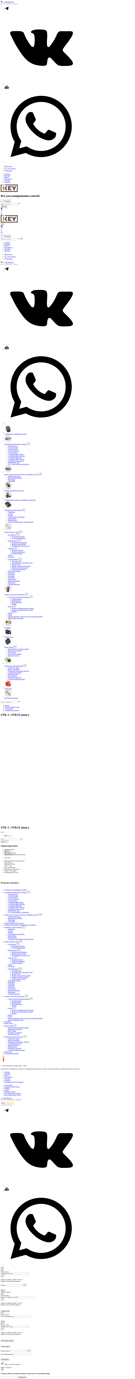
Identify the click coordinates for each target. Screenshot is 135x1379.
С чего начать (8, 1085)
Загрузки (9, 166)
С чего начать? (11, 168)
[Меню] (1, 234)
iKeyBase (9, 171)
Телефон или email (6, 1273)
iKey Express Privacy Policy (12, 1095)
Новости (7, 1088)
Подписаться (22, 1377)
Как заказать (8, 179)
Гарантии (7, 182)
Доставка (7, 180)
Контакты (7, 175)
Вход (5, 206)
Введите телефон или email (9, 1297)
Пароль (3, 1285)
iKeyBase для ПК (9, 1091)
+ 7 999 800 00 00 (8, 2)
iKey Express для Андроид (12, 1093)
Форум (6, 177)
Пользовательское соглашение (13, 1082)
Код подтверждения (7, 1316)
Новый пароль (5, 1351)
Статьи (6, 1090)
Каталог (8, 201)
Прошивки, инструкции (12, 1087)
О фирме (7, 174)
